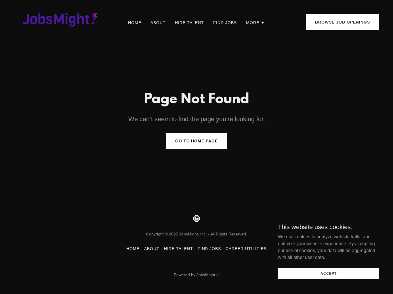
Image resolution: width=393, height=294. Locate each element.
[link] (57, 21)
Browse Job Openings (342, 22)
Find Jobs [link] (225, 22)
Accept (328, 273)
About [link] (158, 22)
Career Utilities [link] (246, 248)
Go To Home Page (196, 141)
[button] (255, 22)
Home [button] (133, 248)
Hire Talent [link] (189, 22)
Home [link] (134, 22)
